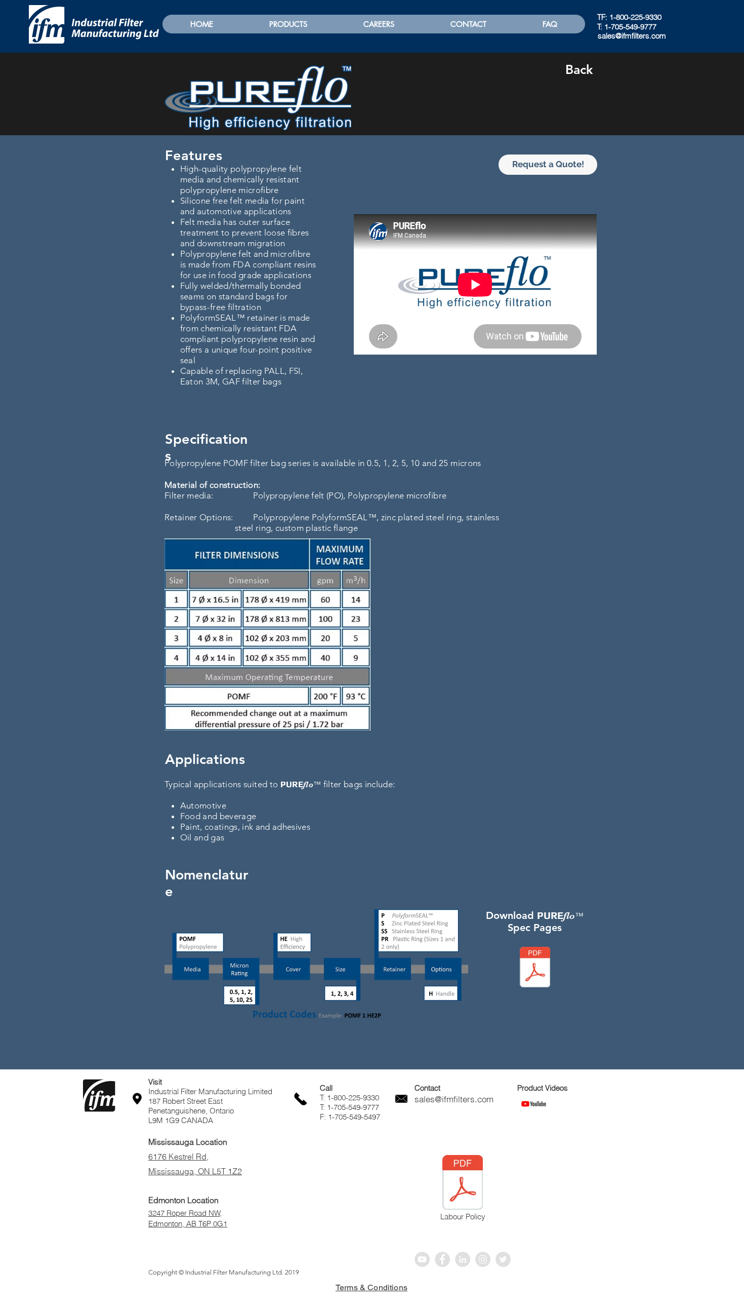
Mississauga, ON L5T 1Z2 (195, 1171)
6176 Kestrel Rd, (178, 1156)
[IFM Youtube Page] (422, 1259)
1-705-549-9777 (630, 26)
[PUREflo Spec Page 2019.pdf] (535, 968)
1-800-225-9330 (635, 17)
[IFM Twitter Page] (503, 1259)
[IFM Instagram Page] (482, 1259)
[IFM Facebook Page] (442, 1259)
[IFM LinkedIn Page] (462, 1259)
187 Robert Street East (185, 1101)
